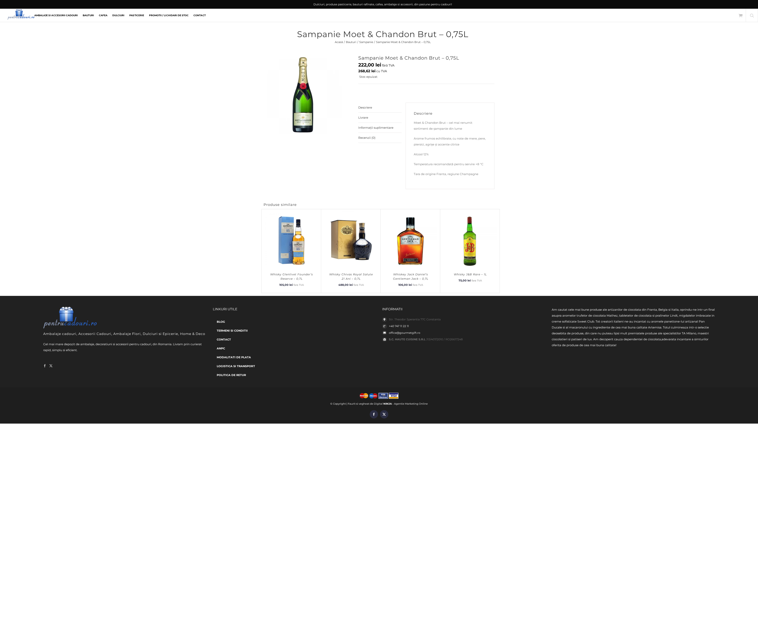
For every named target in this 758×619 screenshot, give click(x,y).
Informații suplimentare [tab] (375, 127)
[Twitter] (51, 365)
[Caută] (752, 15)
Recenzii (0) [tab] (366, 138)
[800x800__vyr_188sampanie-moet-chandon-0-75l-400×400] (308, 94)
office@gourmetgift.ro (404, 333)
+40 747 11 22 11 (399, 326)
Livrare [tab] (363, 117)
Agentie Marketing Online (411, 403)
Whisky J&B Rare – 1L (470, 274)
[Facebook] (44, 365)
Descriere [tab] (365, 107)
